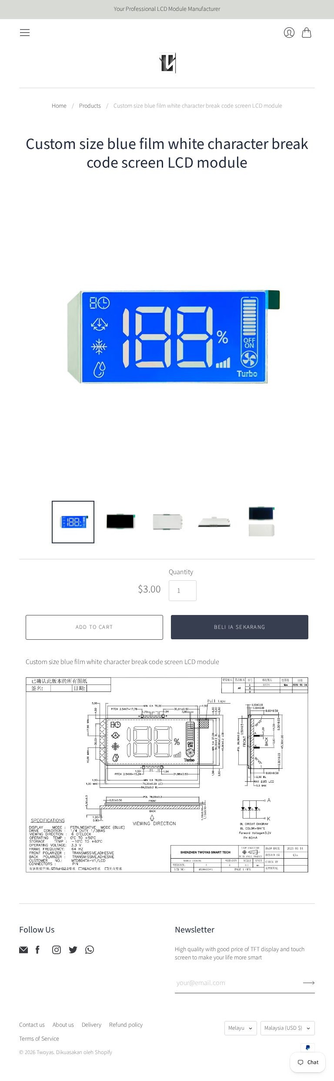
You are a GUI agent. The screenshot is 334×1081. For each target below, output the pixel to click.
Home (59, 106)
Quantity (181, 572)
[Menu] (25, 32)
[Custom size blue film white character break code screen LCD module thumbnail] (73, 522)
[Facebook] (38, 952)
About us (63, 1025)
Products (90, 106)
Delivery (91, 1025)
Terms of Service (39, 1039)
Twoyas (45, 1052)
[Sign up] (309, 983)
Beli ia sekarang (240, 627)
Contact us (32, 1025)
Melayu (236, 1028)
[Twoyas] (167, 63)
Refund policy (126, 1025)
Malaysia (283, 1028)
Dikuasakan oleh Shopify (84, 1052)
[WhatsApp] (89, 952)
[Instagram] (56, 952)
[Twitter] (73, 952)
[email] (23, 952)
